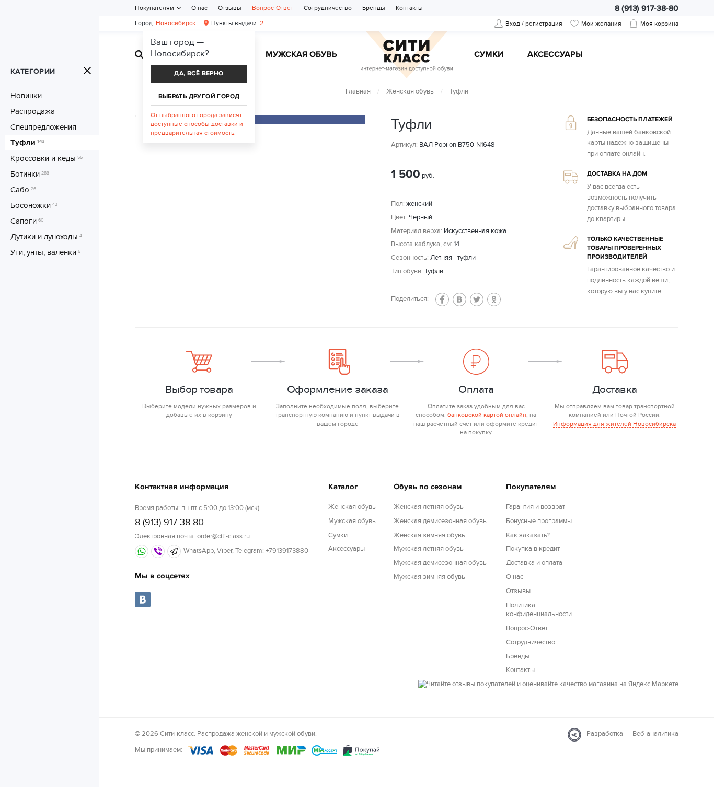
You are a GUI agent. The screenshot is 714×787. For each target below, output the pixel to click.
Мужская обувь (301, 55)
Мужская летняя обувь (429, 549)
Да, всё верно (198, 73)
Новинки (26, 95)
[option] (276, 119)
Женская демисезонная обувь (440, 521)
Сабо (23, 189)
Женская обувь (410, 91)
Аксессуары (555, 55)
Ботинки (29, 174)
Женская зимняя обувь (429, 535)
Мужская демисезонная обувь (440, 563)
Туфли (27, 142)
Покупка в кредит (533, 549)
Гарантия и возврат (535, 507)
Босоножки (33, 205)
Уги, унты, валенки (45, 252)
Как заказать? (528, 535)
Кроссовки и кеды (46, 158)
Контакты (409, 7)
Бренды (373, 7)
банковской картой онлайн (486, 415)
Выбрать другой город (199, 96)
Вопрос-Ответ (272, 7)
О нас (199, 7)
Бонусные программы (539, 521)
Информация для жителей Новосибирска (614, 423)
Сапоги (27, 221)
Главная (358, 91)
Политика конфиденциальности (539, 609)
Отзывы (229, 7)
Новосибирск (175, 23)
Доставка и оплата (534, 563)
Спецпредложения (43, 127)
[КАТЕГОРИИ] (87, 70)
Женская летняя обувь (429, 507)
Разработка (604, 734)
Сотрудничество (328, 7)
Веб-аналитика (655, 734)
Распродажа (32, 111)
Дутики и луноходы (46, 236)
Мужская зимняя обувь (429, 577)
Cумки (489, 55)
